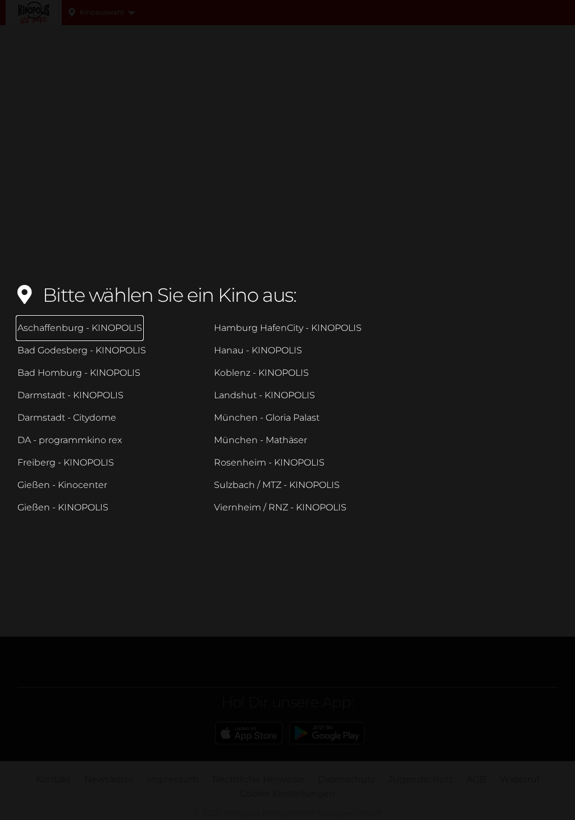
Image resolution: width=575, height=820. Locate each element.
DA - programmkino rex (69, 440)
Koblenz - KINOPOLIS (261, 372)
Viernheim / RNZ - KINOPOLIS (280, 507)
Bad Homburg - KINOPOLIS (78, 372)
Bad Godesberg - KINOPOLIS (81, 350)
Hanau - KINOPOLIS (258, 350)
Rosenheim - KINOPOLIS (269, 462)
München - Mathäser (260, 440)
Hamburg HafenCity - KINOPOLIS (288, 328)
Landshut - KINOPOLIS (264, 395)
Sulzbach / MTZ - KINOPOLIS (277, 485)
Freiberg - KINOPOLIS (65, 462)
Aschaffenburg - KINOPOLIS (79, 328)
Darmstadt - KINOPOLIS (70, 395)
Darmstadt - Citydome (66, 417)
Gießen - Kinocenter (62, 485)
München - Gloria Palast (267, 417)
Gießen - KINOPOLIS (62, 507)
